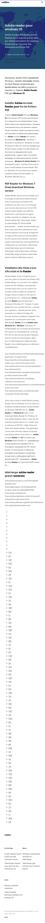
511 (9, 726)
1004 (10, 800)
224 (9, 604)
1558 (10, 818)
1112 (9, 633)
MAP (6, 917)
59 (9, 648)
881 (9, 744)
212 (9, 600)
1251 (10, 681)
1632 (10, 670)
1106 (10, 597)
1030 (10, 718)
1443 (10, 777)
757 (9, 700)
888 (9, 641)
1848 (10, 748)
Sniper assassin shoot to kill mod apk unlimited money (12, 856)
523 (9, 689)
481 (9, 792)
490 (9, 740)
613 (9, 652)
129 (9, 822)
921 (9, 567)
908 (9, 785)
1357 (10, 560)
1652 (10, 571)
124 (9, 663)
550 (9, 707)
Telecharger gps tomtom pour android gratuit (31, 866)
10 (9, 615)
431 (9, 752)
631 (9, 763)
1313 (10, 667)
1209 (10, 678)
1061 (10, 704)
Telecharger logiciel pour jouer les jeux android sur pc (12, 866)
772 (9, 807)
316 (9, 574)
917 (9, 556)
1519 (10, 563)
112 (9, 593)
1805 (10, 755)
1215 (10, 637)
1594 (10, 770)
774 (9, 766)
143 (9, 759)
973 (9, 803)
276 (9, 715)
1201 (10, 578)
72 (9, 814)
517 (9, 685)
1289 (10, 608)
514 (9, 796)
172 (9, 729)
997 (9, 619)
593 (9, 674)
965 (9, 733)
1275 (10, 589)
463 (9, 811)
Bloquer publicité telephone (11, 886)
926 (9, 659)
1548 (10, 693)
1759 (10, 656)
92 (9, 582)
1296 (10, 630)
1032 (10, 585)
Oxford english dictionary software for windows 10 (13, 895)
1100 (10, 711)
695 (9, 611)
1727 (10, 552)
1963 (10, 788)
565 (9, 737)
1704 (10, 774)
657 (9, 722)
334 (9, 622)
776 (9, 696)
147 (9, 645)
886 (9, 626)
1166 (10, 781)
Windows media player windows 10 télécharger (31, 856)
